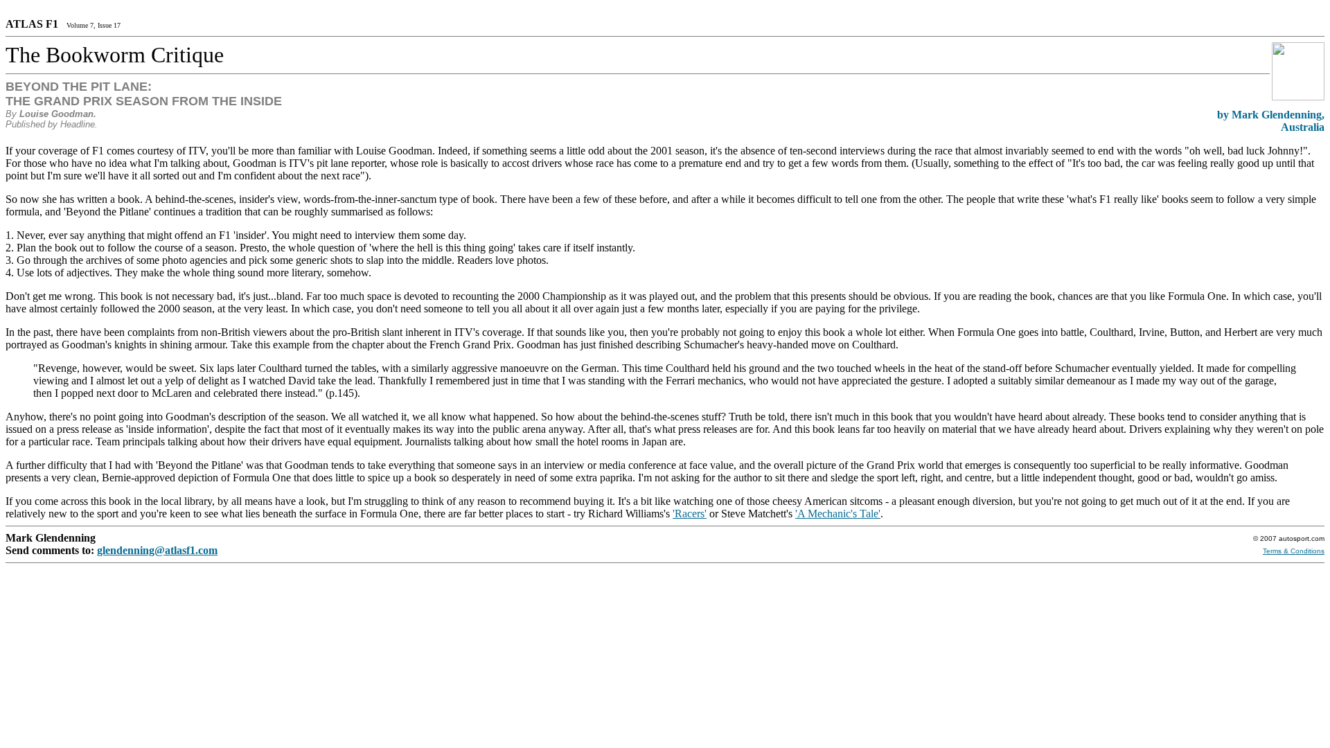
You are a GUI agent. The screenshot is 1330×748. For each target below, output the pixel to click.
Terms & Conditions (1293, 551)
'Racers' (690, 513)
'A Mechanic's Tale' (837, 513)
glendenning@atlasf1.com (157, 550)
